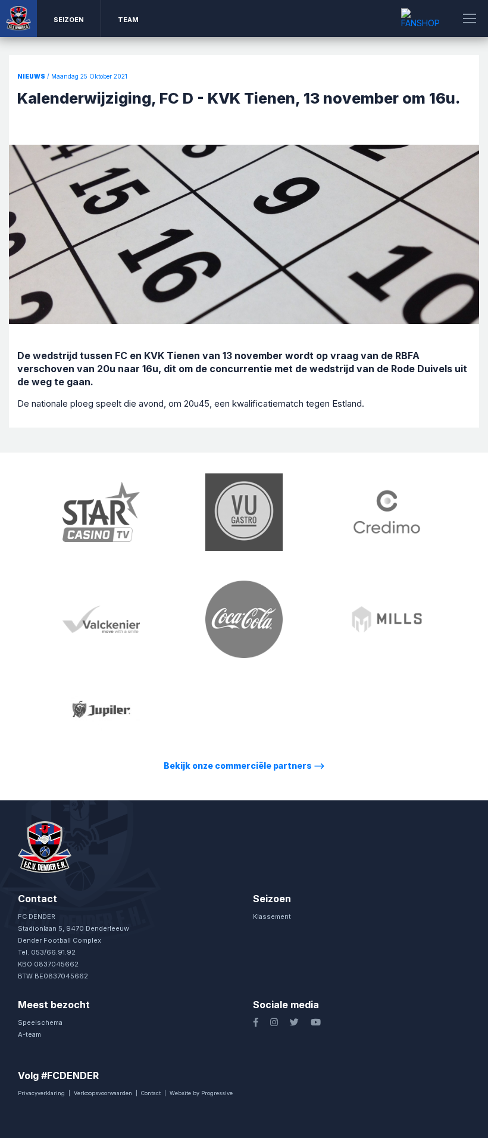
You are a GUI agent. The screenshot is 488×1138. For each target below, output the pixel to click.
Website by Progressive (201, 1093)
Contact (151, 1093)
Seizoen (69, 19)
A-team (29, 1034)
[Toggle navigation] (469, 18)
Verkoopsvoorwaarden (103, 1093)
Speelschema (40, 1022)
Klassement (272, 916)
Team (128, 19)
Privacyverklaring (41, 1093)
